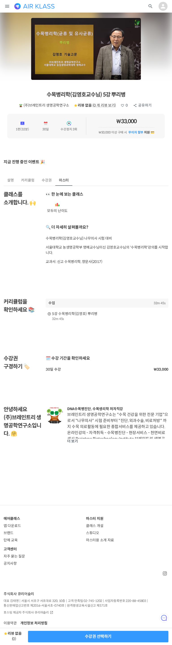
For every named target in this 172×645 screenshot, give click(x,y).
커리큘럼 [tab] (27, 180)
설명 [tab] (10, 180)
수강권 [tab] (47, 180)
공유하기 (145, 105)
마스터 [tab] (64, 180)
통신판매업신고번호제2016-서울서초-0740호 (34, 605)
